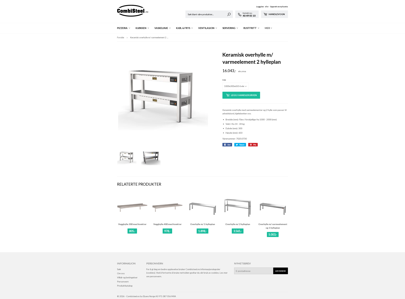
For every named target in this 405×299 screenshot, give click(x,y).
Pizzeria (122, 28)
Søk (119, 269)
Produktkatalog (124, 285)
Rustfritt (250, 28)
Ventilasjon (206, 28)
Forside (120, 37)
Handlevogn (276, 14)
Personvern (123, 281)
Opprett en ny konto (279, 6)
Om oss (121, 273)
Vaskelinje (161, 28)
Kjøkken (141, 28)
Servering (229, 28)
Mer (267, 28)
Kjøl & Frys (183, 28)
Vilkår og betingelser (127, 277)
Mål (224, 80)
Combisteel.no (133, 296)
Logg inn (260, 6)
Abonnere (280, 271)
